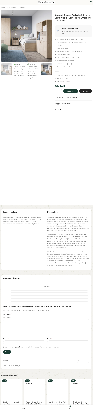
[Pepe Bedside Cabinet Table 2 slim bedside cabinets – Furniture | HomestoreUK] (57, 389)
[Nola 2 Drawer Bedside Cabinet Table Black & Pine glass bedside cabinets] (80, 389)
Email (49, 339)
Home (3, 7)
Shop (8, 7)
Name (6, 339)
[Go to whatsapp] (4, 404)
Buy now (85, 91)
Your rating (7, 314)
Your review (7, 317)
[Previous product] (86, 8)
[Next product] (91, 8)
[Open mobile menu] (2, 2)
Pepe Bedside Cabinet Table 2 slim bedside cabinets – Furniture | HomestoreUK (58, 404)
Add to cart (70, 91)
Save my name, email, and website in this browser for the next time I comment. (32, 347)
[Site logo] (46, 2)
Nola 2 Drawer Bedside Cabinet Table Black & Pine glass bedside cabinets (80, 404)
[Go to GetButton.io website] (4, 408)
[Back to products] (89, 8)
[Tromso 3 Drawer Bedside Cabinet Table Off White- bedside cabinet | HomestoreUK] (34, 389)
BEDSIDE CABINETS (19, 7)
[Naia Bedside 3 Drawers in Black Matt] (11, 389)
